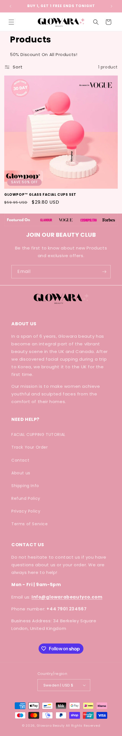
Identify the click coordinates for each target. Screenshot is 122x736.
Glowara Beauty (51, 725)
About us (20, 473)
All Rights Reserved (83, 725)
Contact (20, 460)
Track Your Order (29, 447)
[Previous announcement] (10, 6)
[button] (11, 22)
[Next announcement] (111, 6)
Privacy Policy (25, 511)
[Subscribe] (104, 271)
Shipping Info (25, 485)
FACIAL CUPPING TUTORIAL (38, 434)
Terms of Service (29, 524)
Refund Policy (25, 498)
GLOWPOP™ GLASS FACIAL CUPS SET (40, 194)
